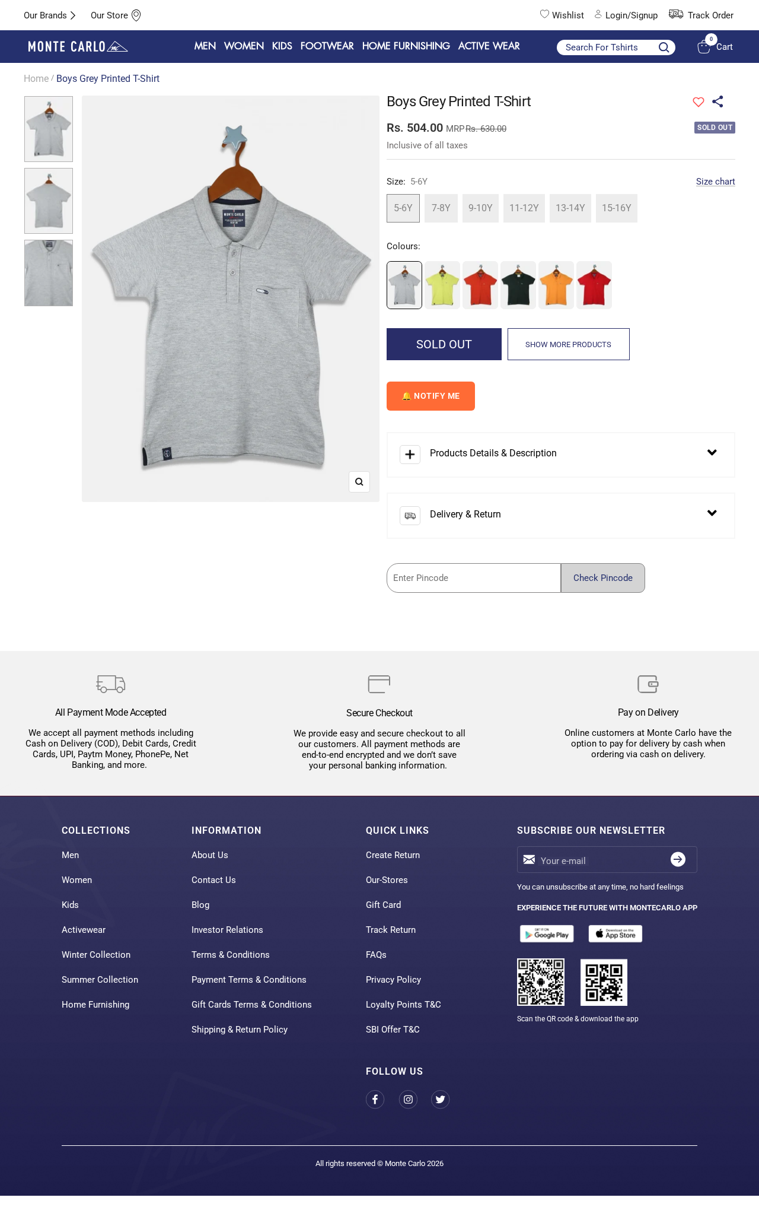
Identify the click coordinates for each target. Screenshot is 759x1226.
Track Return (391, 930)
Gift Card (383, 905)
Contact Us (214, 880)
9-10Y (480, 208)
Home (36, 78)
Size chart (715, 181)
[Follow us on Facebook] (382, 1099)
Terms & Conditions (231, 954)
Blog (200, 905)
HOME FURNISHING (406, 46)
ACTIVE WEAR (489, 46)
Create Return (393, 855)
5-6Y (403, 208)
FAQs (376, 954)
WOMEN (244, 46)
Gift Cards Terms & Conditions (252, 1004)
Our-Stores (387, 880)
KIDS (282, 46)
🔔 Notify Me (430, 396)
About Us (210, 855)
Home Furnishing (95, 1004)
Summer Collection (100, 979)
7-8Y (441, 208)
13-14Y (570, 208)
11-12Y (524, 208)
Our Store (109, 15)
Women (77, 880)
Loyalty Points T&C (403, 1004)
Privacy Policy (393, 979)
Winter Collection (96, 954)
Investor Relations (227, 930)
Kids (70, 905)
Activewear (84, 930)
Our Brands (45, 15)
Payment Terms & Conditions (249, 979)
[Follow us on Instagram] (414, 1099)
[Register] (678, 859)
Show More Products (568, 344)
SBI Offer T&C (393, 1029)
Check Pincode (603, 578)
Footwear (327, 46)
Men (70, 855)
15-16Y (617, 208)
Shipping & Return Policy (240, 1029)
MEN (205, 46)
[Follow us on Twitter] (447, 1099)
